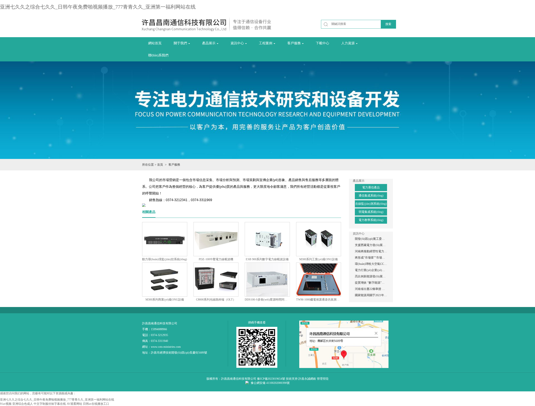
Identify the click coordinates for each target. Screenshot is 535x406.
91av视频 (5, 403)
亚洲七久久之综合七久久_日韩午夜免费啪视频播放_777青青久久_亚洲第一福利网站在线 (98, 7)
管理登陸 (323, 378)
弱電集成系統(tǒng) (371, 211)
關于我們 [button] (181, 43)
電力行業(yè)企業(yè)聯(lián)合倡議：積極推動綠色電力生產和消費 (371, 270)
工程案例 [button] (266, 43)
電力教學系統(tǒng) (371, 220)
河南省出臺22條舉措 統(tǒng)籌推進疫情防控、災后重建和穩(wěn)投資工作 (371, 289)
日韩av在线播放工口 (96, 403)
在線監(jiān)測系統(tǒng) (371, 203)
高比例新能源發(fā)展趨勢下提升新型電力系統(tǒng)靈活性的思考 (371, 276)
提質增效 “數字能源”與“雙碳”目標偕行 (371, 282)
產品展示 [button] (209, 43)
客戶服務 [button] (294, 43)
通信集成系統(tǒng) (371, 195)
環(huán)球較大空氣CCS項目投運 (371, 263)
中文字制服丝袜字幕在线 (50, 403)
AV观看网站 (74, 403)
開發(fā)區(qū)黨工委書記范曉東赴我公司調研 (371, 238)
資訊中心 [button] (238, 43)
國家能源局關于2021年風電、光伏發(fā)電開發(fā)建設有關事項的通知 (371, 295)
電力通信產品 (371, 187)
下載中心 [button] (322, 43)
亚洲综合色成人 (22, 403)
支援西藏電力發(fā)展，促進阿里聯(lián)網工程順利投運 (371, 245)
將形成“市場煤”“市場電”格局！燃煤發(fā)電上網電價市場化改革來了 (371, 257)
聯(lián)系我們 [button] (158, 55)
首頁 (160, 164)
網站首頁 (155, 43)
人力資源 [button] (348, 43)
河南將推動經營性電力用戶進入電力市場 (371, 251)
